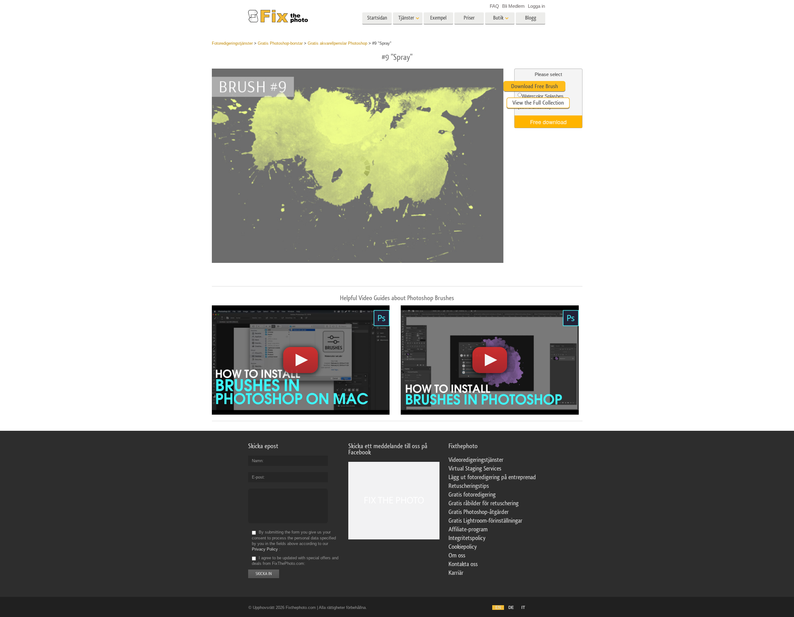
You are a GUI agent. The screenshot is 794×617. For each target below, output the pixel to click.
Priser (469, 17)
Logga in (536, 6)
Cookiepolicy (462, 547)
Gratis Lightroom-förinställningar (485, 521)
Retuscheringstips (468, 486)
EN (498, 607)
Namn (257, 460)
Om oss (456, 555)
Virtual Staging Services (474, 469)
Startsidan (377, 17)
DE (511, 607)
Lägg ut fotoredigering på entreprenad (492, 477)
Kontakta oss (463, 564)
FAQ (494, 6)
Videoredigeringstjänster (475, 460)
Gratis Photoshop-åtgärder (478, 512)
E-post (258, 477)
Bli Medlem (513, 6)
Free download (548, 122)
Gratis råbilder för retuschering (483, 503)
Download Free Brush (534, 86)
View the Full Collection (538, 103)
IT (523, 607)
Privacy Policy (265, 549)
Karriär (455, 573)
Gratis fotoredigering (472, 495)
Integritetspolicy (466, 538)
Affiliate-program (468, 529)
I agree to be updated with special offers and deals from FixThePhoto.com (295, 561)
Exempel (438, 17)
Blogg (530, 17)
